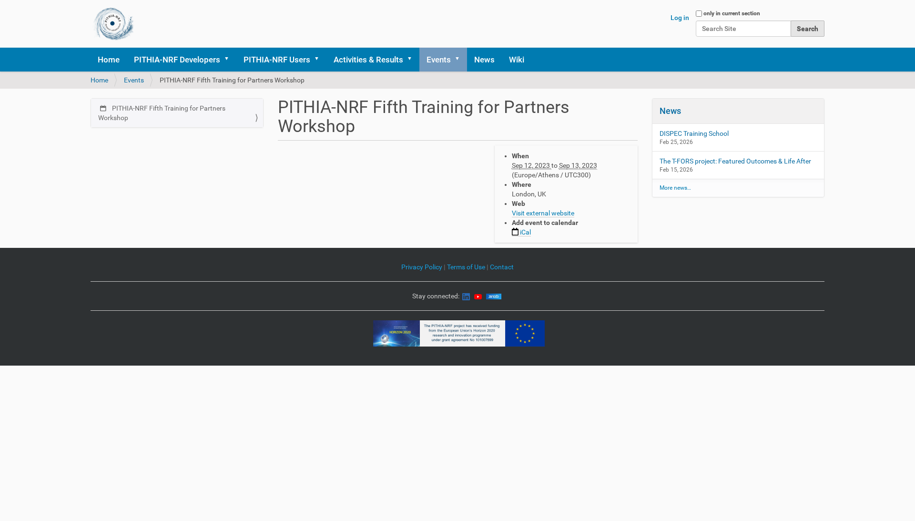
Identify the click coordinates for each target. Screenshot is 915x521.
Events (439, 59)
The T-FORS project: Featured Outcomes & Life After (735, 161)
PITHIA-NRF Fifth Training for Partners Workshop (161, 113)
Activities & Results (368, 59)
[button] (229, 60)
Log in (680, 17)
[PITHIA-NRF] (114, 24)
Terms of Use (467, 267)
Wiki (516, 59)
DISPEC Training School (694, 133)
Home (109, 59)
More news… (675, 187)
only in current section (731, 13)
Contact (502, 267)
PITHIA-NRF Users (277, 59)
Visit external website (543, 213)
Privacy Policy (421, 267)
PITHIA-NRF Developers (177, 59)
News (484, 59)
